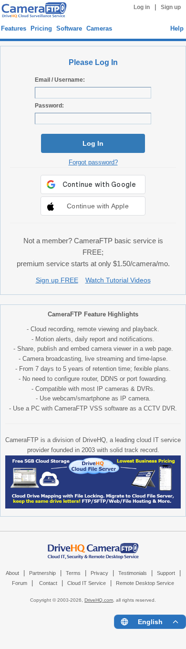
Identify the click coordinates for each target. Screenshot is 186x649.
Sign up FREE (57, 280)
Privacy (99, 573)
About (12, 573)
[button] (93, 206)
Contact (48, 583)
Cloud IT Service (86, 583)
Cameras (99, 28)
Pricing (41, 28)
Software (69, 28)
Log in (142, 7)
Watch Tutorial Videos (118, 280)
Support (166, 573)
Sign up (171, 7)
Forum (19, 583)
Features (13, 28)
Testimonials (132, 573)
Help (177, 28)
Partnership (42, 573)
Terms (73, 573)
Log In (93, 143)
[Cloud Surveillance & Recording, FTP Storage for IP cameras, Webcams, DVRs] (32, 11)
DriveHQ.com (98, 600)
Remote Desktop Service (145, 583)
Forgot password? (93, 162)
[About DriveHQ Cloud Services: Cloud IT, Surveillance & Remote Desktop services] (93, 546)
